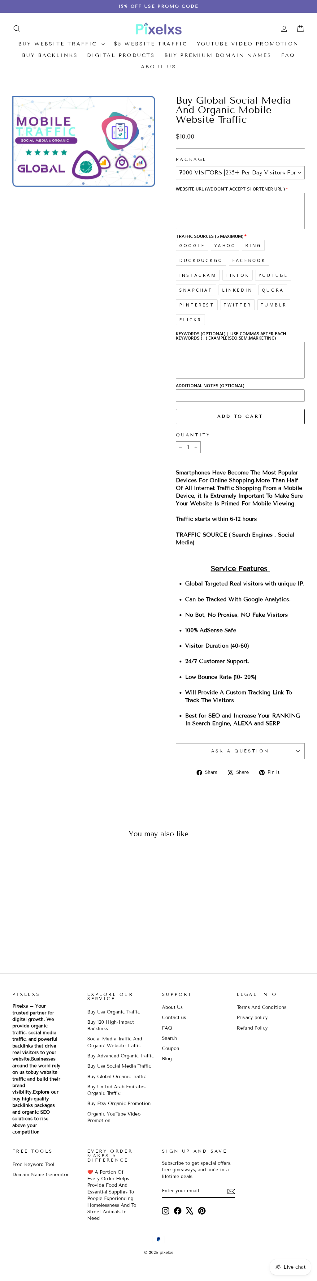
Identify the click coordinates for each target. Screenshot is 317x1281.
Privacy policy (252, 1017)
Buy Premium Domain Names (218, 55)
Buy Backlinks (50, 55)
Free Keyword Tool (33, 1164)
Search (169, 1038)
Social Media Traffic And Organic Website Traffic (114, 1042)
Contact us (174, 1017)
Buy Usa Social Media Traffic (119, 1066)
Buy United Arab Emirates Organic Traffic (116, 1090)
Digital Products (121, 55)
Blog (167, 1058)
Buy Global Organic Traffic (116, 1076)
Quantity (193, 435)
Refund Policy (252, 1028)
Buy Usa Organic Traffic (113, 1012)
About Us (158, 67)
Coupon (170, 1048)
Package (191, 159)
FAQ (288, 55)
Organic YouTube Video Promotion (114, 1117)
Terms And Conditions (261, 1007)
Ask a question (240, 751)
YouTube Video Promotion (248, 44)
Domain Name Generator (40, 1174)
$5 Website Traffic (151, 44)
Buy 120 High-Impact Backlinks (110, 1025)
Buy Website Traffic (59, 44)
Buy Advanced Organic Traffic (120, 1056)
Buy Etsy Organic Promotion (119, 1103)
